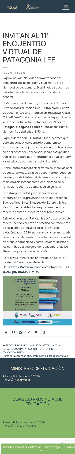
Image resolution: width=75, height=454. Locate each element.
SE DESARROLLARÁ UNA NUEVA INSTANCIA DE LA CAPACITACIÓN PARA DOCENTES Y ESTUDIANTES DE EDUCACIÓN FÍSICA (32, 349)
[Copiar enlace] (43, 332)
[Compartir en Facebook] (13, 332)
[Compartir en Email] (36, 332)
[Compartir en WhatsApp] (21, 332)
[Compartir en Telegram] (28, 332)
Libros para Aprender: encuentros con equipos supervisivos (37, 355)
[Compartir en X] (6, 332)
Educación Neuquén (23, 6)
